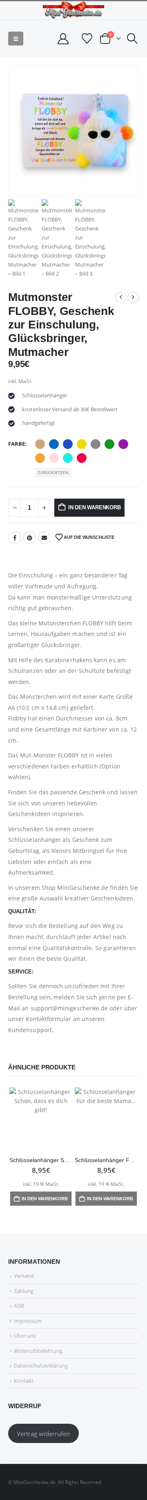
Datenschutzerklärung (41, 1365)
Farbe (16, 443)
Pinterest (29, 537)
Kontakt (23, 1380)
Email (44, 537)
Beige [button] (40, 444)
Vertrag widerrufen (43, 1433)
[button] (15, 39)
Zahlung (23, 1291)
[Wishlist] (87, 38)
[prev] (121, 297)
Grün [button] (109, 444)
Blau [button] (54, 444)
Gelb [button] (82, 444)
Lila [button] (123, 444)
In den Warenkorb (94, 507)
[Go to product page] (40, 1119)
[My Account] (62, 38)
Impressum (28, 1320)
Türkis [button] (68, 458)
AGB (19, 1305)
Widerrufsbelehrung (38, 1350)
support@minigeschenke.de (69, 1008)
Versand (24, 1275)
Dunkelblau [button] (68, 444)
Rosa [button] (54, 458)
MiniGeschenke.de (82, 887)
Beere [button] (82, 458)
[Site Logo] (73, 10)
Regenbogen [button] (40, 458)
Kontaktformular (48, 1019)
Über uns (25, 1335)
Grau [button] (95, 444)
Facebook (14, 537)
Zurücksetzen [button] (53, 472)
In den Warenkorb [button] (45, 1198)
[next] (133, 297)
